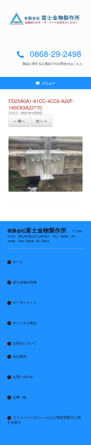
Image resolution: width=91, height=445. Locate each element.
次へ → (41, 120)
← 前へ (19, 120)
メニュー (48, 83)
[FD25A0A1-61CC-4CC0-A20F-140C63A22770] (45, 190)
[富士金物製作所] (45, 18)
